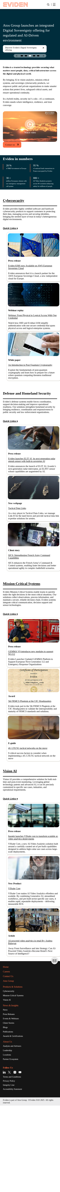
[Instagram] (15, 1158)
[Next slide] (43, 56)
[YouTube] (20, 1158)
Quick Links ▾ (10, 244)
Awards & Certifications (15, 1121)
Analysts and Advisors (14, 1131)
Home (6, 1050)
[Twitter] (10, 1158)
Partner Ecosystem (12, 1145)
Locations (8, 1140)
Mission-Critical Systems (15, 1079)
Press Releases (10, 1098)
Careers (7, 1055)
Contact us (11, 151)
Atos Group (9, 1064)
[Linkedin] (5, 1158)
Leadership (8, 1136)
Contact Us (9, 1060)
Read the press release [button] (32, 51)
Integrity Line (10, 1171)
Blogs (6, 1112)
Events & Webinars (12, 1103)
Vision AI (7, 1084)
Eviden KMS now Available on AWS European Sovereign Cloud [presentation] (28, 284)
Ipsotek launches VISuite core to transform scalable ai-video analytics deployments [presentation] (33, 913)
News (5, 1094)
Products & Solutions (15, 1070)
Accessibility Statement (15, 1175)
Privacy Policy (10, 1167)
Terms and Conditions (14, 1162)
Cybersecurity (10, 1075)
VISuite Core (15, 968)
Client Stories (10, 1107)
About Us (8, 1127)
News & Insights (12, 1089)
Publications (9, 1116)
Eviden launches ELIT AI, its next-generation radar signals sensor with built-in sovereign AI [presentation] (32, 502)
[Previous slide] (17, 56)
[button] (22, 55)
